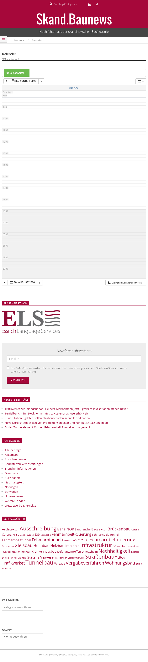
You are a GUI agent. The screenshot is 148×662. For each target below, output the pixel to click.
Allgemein (11, 454)
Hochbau (41, 545)
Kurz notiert (12, 478)
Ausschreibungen (16, 459)
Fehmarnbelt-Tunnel (105, 534)
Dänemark (11, 473)
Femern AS (69, 540)
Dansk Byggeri (27, 535)
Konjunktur (23, 551)
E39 (37, 534)
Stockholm (61, 557)
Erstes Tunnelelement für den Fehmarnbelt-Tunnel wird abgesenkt (48, 427)
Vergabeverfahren (85, 563)
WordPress (103, 654)
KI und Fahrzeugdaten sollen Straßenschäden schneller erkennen (47, 418)
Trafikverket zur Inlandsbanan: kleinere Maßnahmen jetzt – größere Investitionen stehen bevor (66, 409)
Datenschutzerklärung (49, 654)
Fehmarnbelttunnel (16, 540)
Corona (135, 529)
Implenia (72, 545)
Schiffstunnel (9, 557)
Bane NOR (65, 529)
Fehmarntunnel (46, 539)
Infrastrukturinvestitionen (126, 546)
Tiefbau (120, 557)
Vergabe (59, 563)
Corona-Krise (10, 534)
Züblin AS (6, 568)
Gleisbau (23, 545)
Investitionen (9, 551)
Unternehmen (14, 496)
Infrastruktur (96, 545)
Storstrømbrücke (76, 557)
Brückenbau (119, 529)
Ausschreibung (38, 528)
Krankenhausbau (44, 551)
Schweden (11, 491)
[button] (126, 282)
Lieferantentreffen (69, 551)
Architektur (10, 529)
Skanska (22, 557)
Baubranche (83, 529)
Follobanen (8, 546)
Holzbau (57, 545)
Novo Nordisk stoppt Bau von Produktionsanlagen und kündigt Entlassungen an (56, 423)
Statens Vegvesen (41, 557)
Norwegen (11, 487)
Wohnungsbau (120, 563)
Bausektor (99, 529)
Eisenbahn (45, 534)
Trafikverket (13, 563)
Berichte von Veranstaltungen (24, 464)
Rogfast (135, 551)
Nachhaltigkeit (14, 482)
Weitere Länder (15, 501)
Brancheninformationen (20, 468)
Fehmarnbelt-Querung (71, 534)
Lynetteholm (90, 551)
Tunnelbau (39, 562)
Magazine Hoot (80, 654)
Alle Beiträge (13, 450)
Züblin (139, 563)
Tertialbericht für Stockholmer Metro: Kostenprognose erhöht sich (47, 413)
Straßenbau (99, 556)
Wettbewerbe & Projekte (20, 505)
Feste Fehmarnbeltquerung (106, 539)
